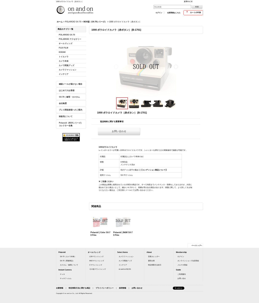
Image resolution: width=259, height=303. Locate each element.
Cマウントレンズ (95, 265)
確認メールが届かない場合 (70, 84)
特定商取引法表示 (154, 265)
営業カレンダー (154, 256)
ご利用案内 (181, 274)
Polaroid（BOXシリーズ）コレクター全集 (71, 124)
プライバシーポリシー (105, 288)
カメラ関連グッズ (125, 261)
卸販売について (66, 116)
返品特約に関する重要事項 (112, 121)
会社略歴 (63, 103)
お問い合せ (181, 278)
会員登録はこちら (173, 13)
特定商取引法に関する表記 (79, 288)
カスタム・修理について (69, 265)
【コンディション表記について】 (154, 170)
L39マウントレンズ (96, 256)
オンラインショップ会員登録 (188, 261)
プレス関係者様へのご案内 (70, 110)
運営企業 (151, 261)
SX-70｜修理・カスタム (69, 97)
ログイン (159, 13)
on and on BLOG (125, 269)
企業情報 (59, 288)
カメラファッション (126, 256)
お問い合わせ (119, 131)
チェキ (62, 274)
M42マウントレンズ (96, 261)
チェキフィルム (65, 278)
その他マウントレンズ (97, 269)
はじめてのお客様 (66, 90)
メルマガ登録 (182, 265)
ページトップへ (197, 245)
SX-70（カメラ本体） (68, 256)
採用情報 (122, 288)
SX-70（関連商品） (67, 261)
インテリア (123, 265)
